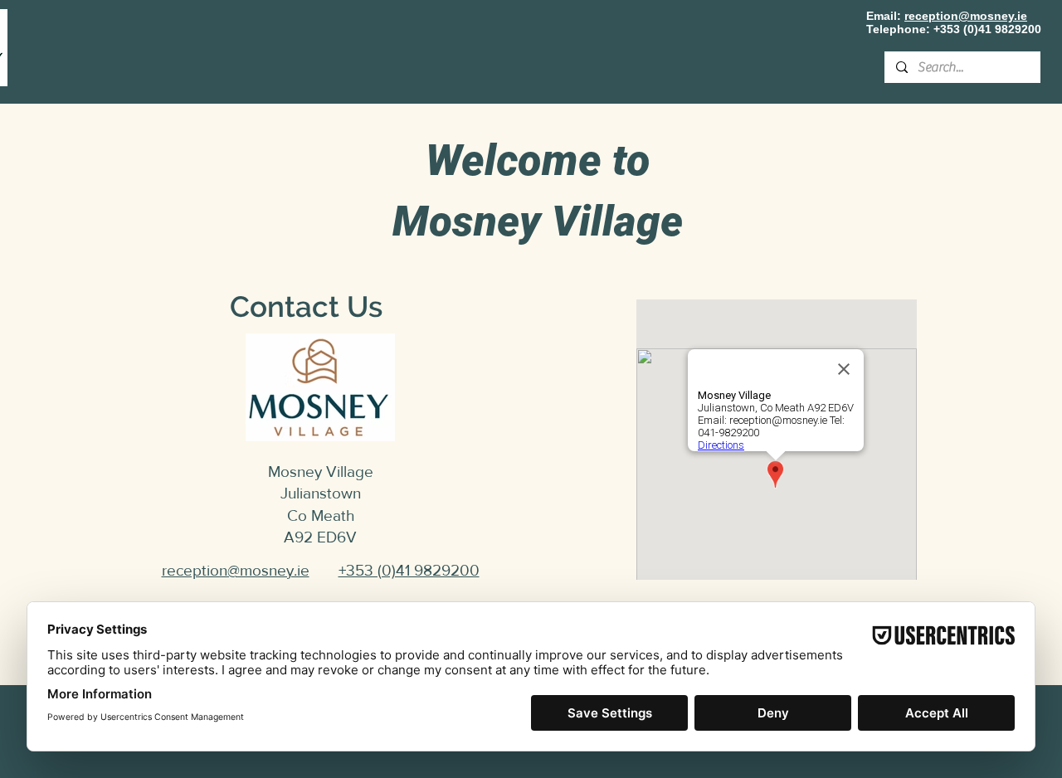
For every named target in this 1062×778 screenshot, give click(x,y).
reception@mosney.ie (965, 15)
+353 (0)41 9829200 (987, 29)
